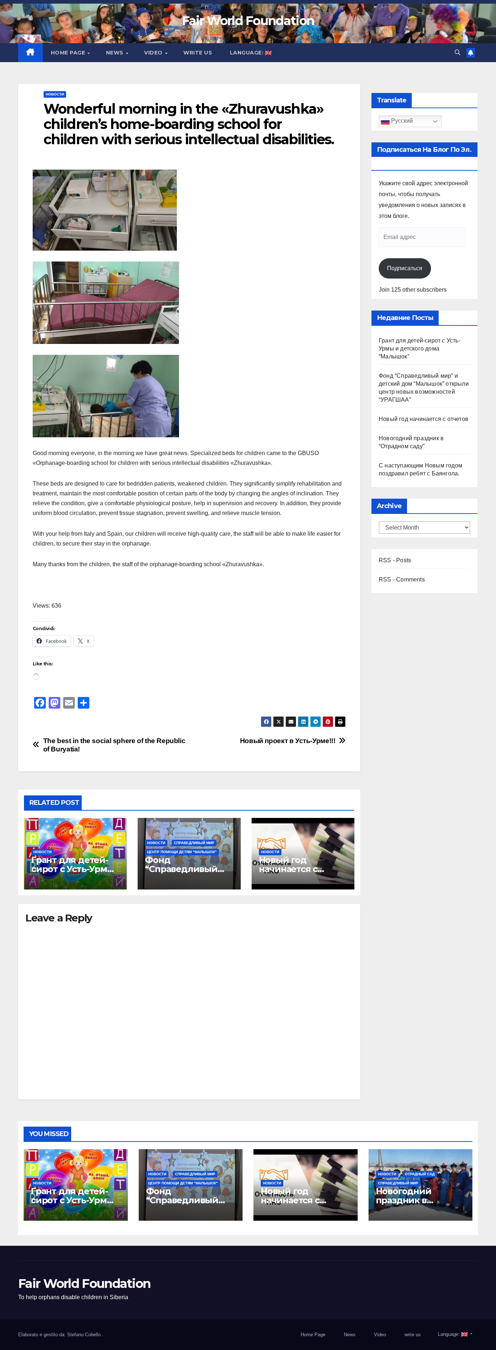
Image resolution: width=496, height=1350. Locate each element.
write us (197, 52)
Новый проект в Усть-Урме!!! (288, 741)
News (115, 52)
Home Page (69, 52)
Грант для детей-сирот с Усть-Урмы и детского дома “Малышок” (419, 348)
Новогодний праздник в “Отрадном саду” (414, 1200)
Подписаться (404, 268)
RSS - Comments (402, 579)
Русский (401, 121)
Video (154, 52)
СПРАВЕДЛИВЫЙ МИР (194, 843)
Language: (246, 52)
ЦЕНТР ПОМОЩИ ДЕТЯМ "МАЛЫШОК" (182, 852)
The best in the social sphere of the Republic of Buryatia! (114, 745)
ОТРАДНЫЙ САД (420, 1174)
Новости (55, 94)
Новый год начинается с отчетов (288, 869)
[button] (457, 52)
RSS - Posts (395, 560)
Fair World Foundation (248, 20)
